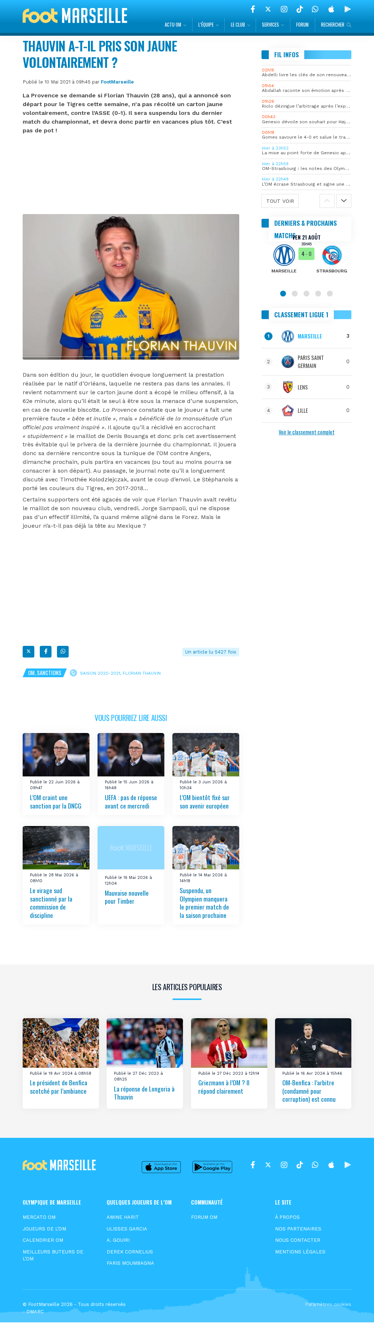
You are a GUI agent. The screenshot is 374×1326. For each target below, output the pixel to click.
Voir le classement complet (307, 432)
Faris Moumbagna (130, 1263)
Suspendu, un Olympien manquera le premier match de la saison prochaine (204, 902)
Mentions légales (300, 1252)
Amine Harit (123, 1217)
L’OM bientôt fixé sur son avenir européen (205, 801)
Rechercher (332, 24)
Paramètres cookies (328, 1304)
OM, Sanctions (44, 672)
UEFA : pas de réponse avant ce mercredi (131, 801)
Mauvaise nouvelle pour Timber (127, 897)
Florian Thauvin (142, 673)
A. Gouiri (118, 1240)
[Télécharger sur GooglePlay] (347, 9)
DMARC (35, 1311)
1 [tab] (283, 293)
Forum (302, 24)
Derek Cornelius (130, 1252)
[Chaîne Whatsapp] (315, 9)
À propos (287, 1217)
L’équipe (206, 24)
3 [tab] (306, 293)
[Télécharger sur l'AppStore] (331, 9)
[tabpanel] (306, 258)
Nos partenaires (298, 1229)
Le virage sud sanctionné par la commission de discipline (51, 902)
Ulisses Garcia (127, 1229)
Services (270, 24)
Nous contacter (297, 1240)
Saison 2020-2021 (100, 673)
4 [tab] (318, 293)
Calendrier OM (43, 1240)
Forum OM (204, 1217)
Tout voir (280, 201)
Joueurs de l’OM (44, 1229)
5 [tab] (330, 293)
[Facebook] (253, 9)
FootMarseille (117, 82)
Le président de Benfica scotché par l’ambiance (58, 1087)
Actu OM (173, 24)
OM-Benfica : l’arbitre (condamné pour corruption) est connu (309, 1091)
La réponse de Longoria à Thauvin (144, 1092)
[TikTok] (300, 9)
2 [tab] (295, 293)
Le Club (238, 24)
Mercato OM (39, 1217)
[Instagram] (284, 9)
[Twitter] (268, 9)
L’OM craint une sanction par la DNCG (55, 801)
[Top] (354, 1310)
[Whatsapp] (63, 652)
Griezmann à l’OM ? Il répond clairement (223, 1087)
